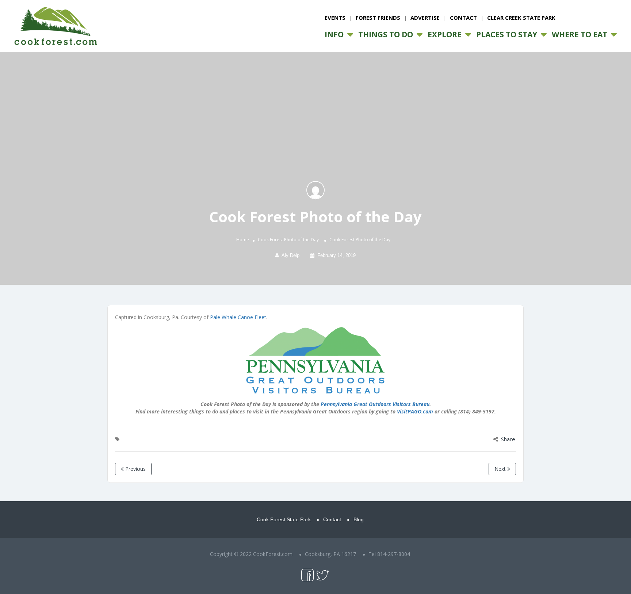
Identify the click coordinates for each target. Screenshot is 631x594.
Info (334, 34)
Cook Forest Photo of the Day (288, 240)
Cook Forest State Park (284, 519)
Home (242, 240)
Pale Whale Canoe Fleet (238, 317)
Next (500, 468)
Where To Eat (579, 34)
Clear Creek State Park (521, 17)
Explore (445, 34)
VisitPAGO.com (415, 411)
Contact (463, 17)
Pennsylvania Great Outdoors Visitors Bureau (375, 404)
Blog (358, 519)
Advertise (425, 17)
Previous (135, 468)
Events (335, 17)
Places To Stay (506, 34)
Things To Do (385, 34)
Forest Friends (378, 17)
